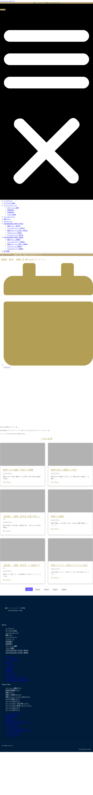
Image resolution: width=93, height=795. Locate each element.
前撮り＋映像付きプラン (13, 695)
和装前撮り (11, 210)
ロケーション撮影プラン (13, 688)
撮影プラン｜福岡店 (13, 240)
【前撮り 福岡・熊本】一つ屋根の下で (21, 566)
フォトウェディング (10, 205)
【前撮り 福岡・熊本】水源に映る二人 (21, 517)
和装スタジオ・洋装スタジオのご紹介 (69, 565)
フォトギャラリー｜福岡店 (16, 242)
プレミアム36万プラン (12, 708)
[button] (46, 104)
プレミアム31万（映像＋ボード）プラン (18, 705)
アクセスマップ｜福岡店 (15, 249)
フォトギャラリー (9, 217)
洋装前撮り (11, 212)
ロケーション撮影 (13, 208)
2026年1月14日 (55, 569)
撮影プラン (7, 219)
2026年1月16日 (55, 473)
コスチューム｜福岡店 (14, 246)
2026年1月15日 (55, 520)
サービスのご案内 (9, 203)
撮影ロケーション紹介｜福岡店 (17, 244)
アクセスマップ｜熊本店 (15, 235)
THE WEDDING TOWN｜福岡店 (13, 237)
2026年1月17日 (7, 473)
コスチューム (8, 221)
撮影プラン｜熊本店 (13, 226)
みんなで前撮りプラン (12, 699)
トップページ (8, 201)
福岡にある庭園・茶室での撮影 (18, 469)
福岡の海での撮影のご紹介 (64, 469)
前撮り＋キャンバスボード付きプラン (17, 697)
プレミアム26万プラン (12, 701)
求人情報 (6, 251)
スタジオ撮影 (11, 215)
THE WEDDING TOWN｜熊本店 (13, 224)
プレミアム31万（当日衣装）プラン (17, 703)
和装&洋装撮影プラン (12, 690)
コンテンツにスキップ (7, 1)
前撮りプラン (9, 692)
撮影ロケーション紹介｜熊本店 (17, 230)
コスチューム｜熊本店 (14, 233)
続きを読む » (7, 482)
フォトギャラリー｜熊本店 (16, 228)
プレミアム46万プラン (12, 710)
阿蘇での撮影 (57, 516)
